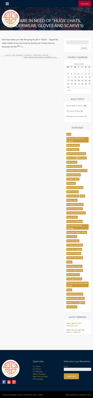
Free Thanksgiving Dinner (76, 213)
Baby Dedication (73, 149)
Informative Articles (73, 111)
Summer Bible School (74, 270)
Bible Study (82, 158)
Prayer (69, 262)
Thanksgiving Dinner (74, 279)
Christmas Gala (72, 191)
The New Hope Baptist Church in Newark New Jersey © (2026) (22, 395)
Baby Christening (73, 145)
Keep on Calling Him (75, 330)
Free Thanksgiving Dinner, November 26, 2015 (41, 57)
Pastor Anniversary (74, 253)
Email (66, 366)
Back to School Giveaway (76, 153)
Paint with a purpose (74, 249)
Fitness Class (72, 200)
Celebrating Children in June (77, 170)
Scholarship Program (74, 266)
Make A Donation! (39, 374)
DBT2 (82, 196)
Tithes (69, 290)
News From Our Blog (40, 376)
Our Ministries (38, 371)
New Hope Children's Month (76, 232)
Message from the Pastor (75, 116)
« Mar (68, 90)
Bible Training (72, 162)
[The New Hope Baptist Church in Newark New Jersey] (10, 17)
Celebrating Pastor (73, 175)
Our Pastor (36, 366)
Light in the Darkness (74, 221)
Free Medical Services (75, 204)
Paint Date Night (73, 241)
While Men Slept (73, 323)
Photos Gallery (38, 379)
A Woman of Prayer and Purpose (75, 139)
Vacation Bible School (74, 294)
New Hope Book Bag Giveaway (74, 226)
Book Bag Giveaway (74, 166)
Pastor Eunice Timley (74, 257)
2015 (68, 134)
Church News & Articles (74, 105)
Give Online (85, 4)
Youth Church (72, 307)
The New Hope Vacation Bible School (77, 284)
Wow (82, 302)
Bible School (71, 158)
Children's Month (73, 179)
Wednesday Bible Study (75, 298)
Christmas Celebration (75, 187)
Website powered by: (78, 395)
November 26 (71, 236)
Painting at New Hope (74, 245)
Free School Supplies (74, 209)
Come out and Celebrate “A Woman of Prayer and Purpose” (26, 55)
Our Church (37, 369)
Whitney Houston (73, 302)
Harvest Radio (72, 217)
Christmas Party (72, 196)
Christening (71, 183)
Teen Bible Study (73, 274)
